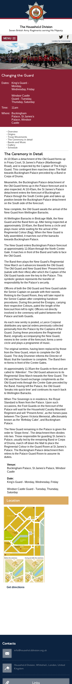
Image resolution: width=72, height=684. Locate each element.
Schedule (13, 147)
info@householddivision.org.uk (30, 650)
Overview (13, 131)
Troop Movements (17, 137)
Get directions (15, 587)
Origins (11, 134)
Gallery (11, 145)
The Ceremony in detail (20, 139)
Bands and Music (17, 142)
